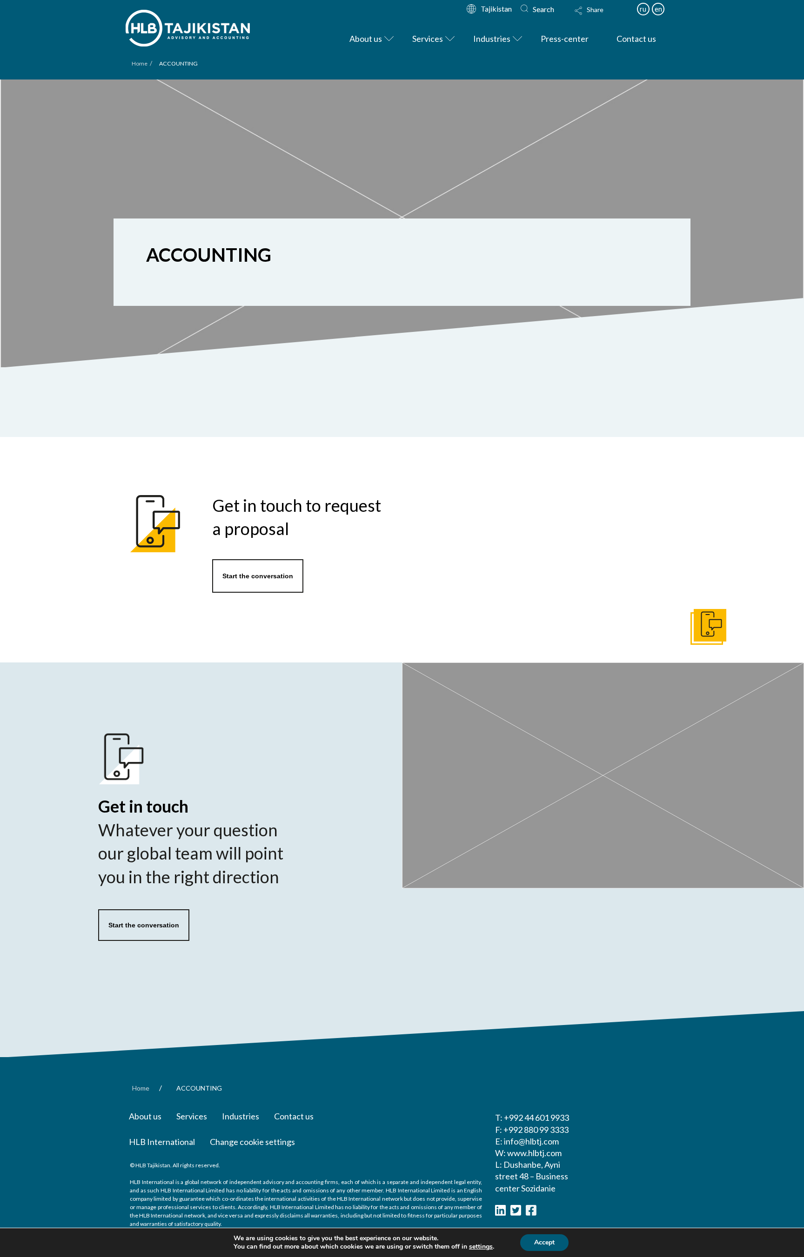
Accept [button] (544, 1242)
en (658, 9)
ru (643, 9)
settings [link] (481, 1246)
